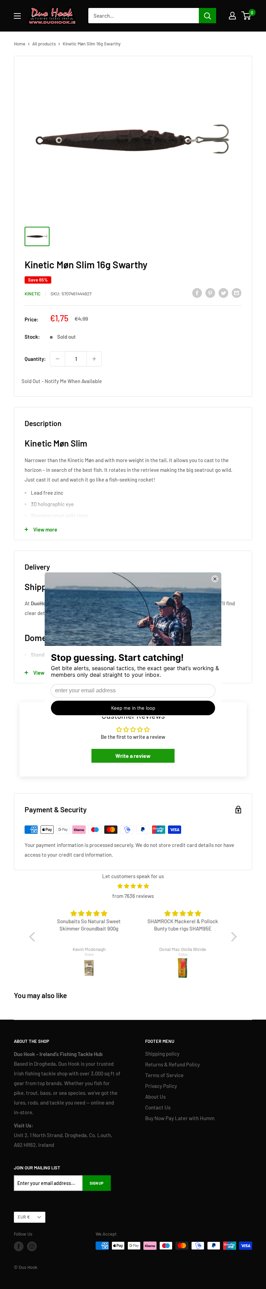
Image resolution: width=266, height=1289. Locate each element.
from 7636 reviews (133, 896)
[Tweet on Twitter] (223, 292)
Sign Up (97, 1183)
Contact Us (157, 1107)
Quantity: (35, 359)
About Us (155, 1096)
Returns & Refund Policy (172, 1064)
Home (19, 43)
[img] (133, 886)
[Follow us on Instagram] (32, 1246)
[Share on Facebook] (197, 292)
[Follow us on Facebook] (19, 1246)
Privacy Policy (161, 1086)
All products (44, 43)
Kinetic (33, 293)
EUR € (24, 1217)
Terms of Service (164, 1075)
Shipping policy (162, 1053)
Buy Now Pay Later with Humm (179, 1118)
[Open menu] (17, 16)
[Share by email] (236, 292)
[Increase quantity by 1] (94, 359)
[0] (246, 15)
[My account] (232, 15)
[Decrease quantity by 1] (57, 359)
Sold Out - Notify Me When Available (61, 381)
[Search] (207, 15)
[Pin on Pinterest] (210, 292)
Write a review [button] (133, 755)
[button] (34, 937)
